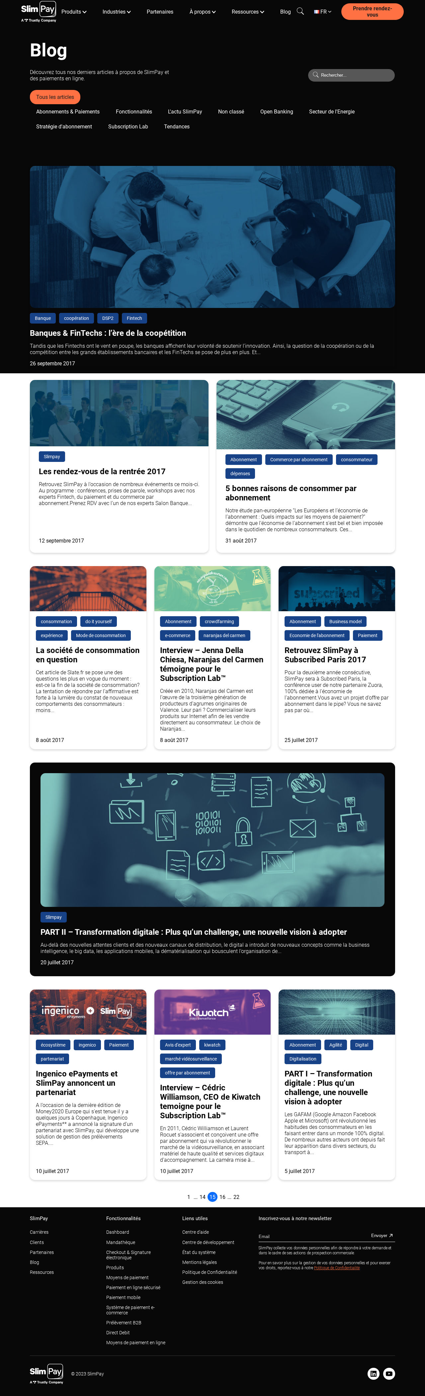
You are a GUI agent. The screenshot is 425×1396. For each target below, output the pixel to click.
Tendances (177, 126)
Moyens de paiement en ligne (135, 1342)
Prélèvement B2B (123, 1322)
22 (236, 1197)
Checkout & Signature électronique (128, 1255)
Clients (37, 1242)
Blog (285, 12)
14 (203, 1197)
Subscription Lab (128, 126)
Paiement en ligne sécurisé (133, 1287)
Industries (114, 12)
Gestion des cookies (202, 1282)
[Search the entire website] (300, 11)
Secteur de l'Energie (332, 112)
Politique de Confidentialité (209, 1272)
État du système (198, 1252)
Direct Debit (118, 1332)
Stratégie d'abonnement (64, 126)
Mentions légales (199, 1262)
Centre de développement (208, 1242)
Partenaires (160, 12)
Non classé (231, 112)
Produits (71, 12)
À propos (200, 12)
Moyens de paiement (127, 1277)
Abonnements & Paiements (68, 112)
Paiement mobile (123, 1297)
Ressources (245, 12)
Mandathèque (120, 1242)
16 (222, 1197)
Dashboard (117, 1232)
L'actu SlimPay (185, 112)
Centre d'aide (195, 1232)
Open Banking (276, 112)
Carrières (39, 1232)
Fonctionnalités (134, 112)
